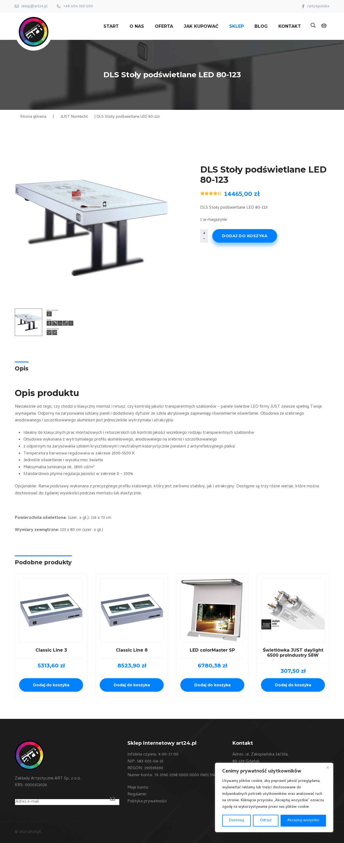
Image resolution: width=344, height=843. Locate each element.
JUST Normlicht (74, 117)
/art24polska (318, 6)
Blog (261, 26)
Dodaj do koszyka (244, 235)
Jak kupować (201, 26)
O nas (137, 26)
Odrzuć (266, 820)
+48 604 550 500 (78, 6)
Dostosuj (236, 820)
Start (111, 26)
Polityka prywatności (147, 801)
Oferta (164, 26)
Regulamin (136, 794)
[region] (274, 797)
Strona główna (33, 117)
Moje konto (137, 787)
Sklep (236, 26)
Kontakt (289, 26)
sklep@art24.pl (34, 6)
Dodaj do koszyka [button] (51, 685)
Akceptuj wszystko (303, 820)
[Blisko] (327, 767)
